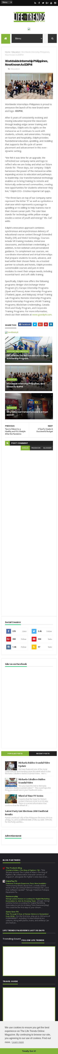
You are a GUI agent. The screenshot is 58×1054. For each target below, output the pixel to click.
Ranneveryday (12, 896)
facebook (35, 448)
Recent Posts (43, 754)
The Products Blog (14, 868)
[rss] (35, 3)
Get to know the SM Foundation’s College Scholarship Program (27, 357)
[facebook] (39, 3)
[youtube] (51, 3)
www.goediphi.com (42, 314)
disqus (25, 448)
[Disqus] (29, 490)
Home (7, 52)
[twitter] (43, 3)
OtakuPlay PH (11, 881)
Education (16, 52)
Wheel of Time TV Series (30, 796)
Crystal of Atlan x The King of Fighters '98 (23, 870)
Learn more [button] (18, 1042)
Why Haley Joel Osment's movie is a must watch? (27, 413)
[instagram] (55, 3)
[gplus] (47, 3)
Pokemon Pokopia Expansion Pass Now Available (26, 883)
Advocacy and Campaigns (17, 351)
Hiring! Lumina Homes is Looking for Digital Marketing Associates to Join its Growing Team (27, 900)
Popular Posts (15, 754)
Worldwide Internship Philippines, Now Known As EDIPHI (26, 385)
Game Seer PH (12, 912)
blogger (47, 448)
